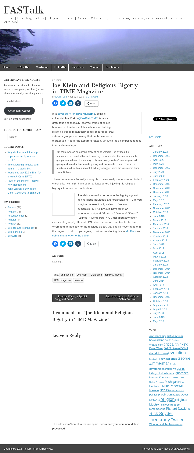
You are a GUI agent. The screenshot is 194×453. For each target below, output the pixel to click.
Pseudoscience (16, 215)
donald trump (158, 353)
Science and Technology (21, 228)
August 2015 (160, 240)
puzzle (176, 394)
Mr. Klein (131, 231)
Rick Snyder (161, 413)
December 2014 (161, 269)
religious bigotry (113, 274)
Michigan (171, 382)
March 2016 (159, 220)
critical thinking (176, 344)
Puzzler (12, 219)
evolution (177, 352)
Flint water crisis (167, 358)
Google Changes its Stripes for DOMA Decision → (122, 298)
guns (181, 368)
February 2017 (161, 204)
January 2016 (160, 228)
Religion (57, 80)
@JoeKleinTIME (88, 118)
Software (12, 236)
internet (153, 377)
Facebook (77, 67)
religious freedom (170, 404)
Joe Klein (82, 274)
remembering (157, 408)
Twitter (177, 419)
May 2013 (158, 321)
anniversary (157, 336)
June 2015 (158, 244)
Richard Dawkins (178, 408)
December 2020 (161, 168)
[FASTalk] (97, 32)
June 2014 (158, 281)
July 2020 (158, 172)
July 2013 (158, 313)
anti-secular (67, 274)
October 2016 (160, 212)
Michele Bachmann (156, 382)
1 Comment (92, 96)
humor (170, 373)
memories (178, 377)
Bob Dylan (176, 340)
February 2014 (161, 289)
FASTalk (24, 10)
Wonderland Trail (159, 424)
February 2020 (161, 180)
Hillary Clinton (157, 373)
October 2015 (160, 236)
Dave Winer (156, 348)
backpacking (156, 340)
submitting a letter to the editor (70, 235)
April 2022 (158, 160)
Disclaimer (112, 67)
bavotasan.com (182, 448)
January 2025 (160, 151)
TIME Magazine (62, 280)
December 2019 (161, 184)
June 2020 (158, 176)
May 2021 (158, 164)
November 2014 (161, 273)
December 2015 (161, 232)
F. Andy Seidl (61, 96)
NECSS (164, 390)
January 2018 (160, 196)
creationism (156, 344)
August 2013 (160, 309)
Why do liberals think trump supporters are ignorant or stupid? (23, 156)
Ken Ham (164, 377)
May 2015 (158, 248)
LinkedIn (60, 67)
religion (167, 399)
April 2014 (158, 285)
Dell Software (172, 348)
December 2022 (161, 156)
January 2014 (160, 293)
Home (6, 67)
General (12, 207)
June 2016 (158, 216)
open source (176, 390)
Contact (95, 67)
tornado (78, 280)
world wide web (176, 425)
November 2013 (161, 297)
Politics (12, 211)
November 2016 (161, 208)
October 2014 (160, 277)
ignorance (182, 373)
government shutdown (162, 368)
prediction (165, 394)
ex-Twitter (23, 67)
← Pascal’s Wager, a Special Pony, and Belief (71, 298)
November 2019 (161, 188)
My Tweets (155, 137)
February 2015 (161, 260)
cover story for (76, 113)
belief (168, 340)
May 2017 (158, 200)
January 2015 (160, 264)
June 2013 (158, 317)
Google (173, 364)
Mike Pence (170, 386)
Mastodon (42, 67)
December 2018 (161, 192)
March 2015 (159, 256)
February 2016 (161, 224)
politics (153, 394)
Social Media (15, 232)
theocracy (159, 419)
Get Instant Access (19, 110)
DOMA (184, 348)
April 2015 (158, 252)
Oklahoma (96, 274)
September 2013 (162, 305)
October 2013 (160, 301)
